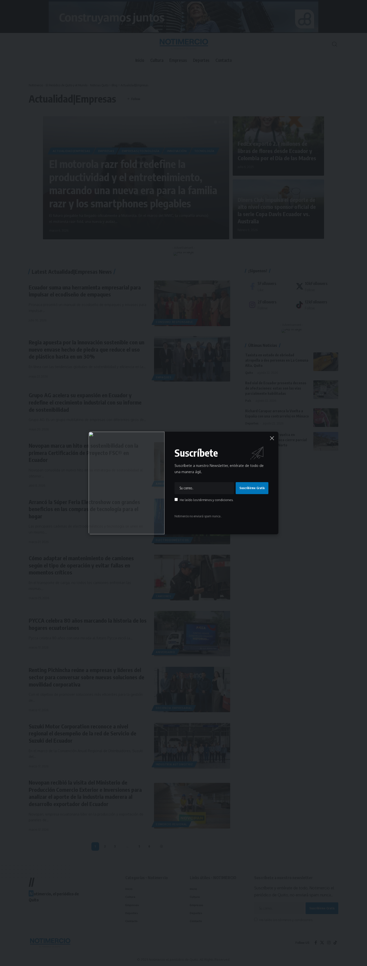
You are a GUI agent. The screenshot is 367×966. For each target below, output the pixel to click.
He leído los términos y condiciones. (206, 500)
